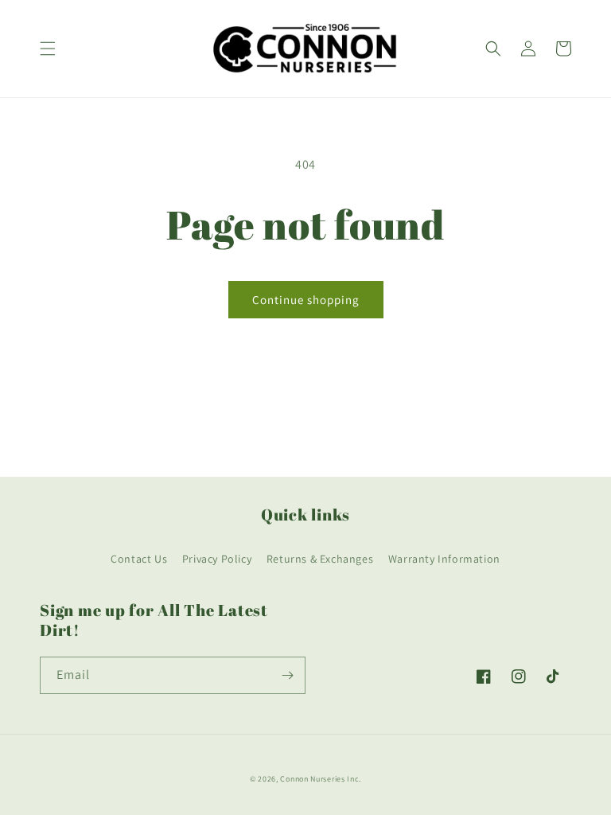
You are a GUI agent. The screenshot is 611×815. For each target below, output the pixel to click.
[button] (47, 48)
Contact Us (139, 559)
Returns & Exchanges (320, 559)
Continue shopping (306, 299)
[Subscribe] (287, 675)
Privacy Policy (216, 559)
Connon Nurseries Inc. (320, 779)
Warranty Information (444, 559)
